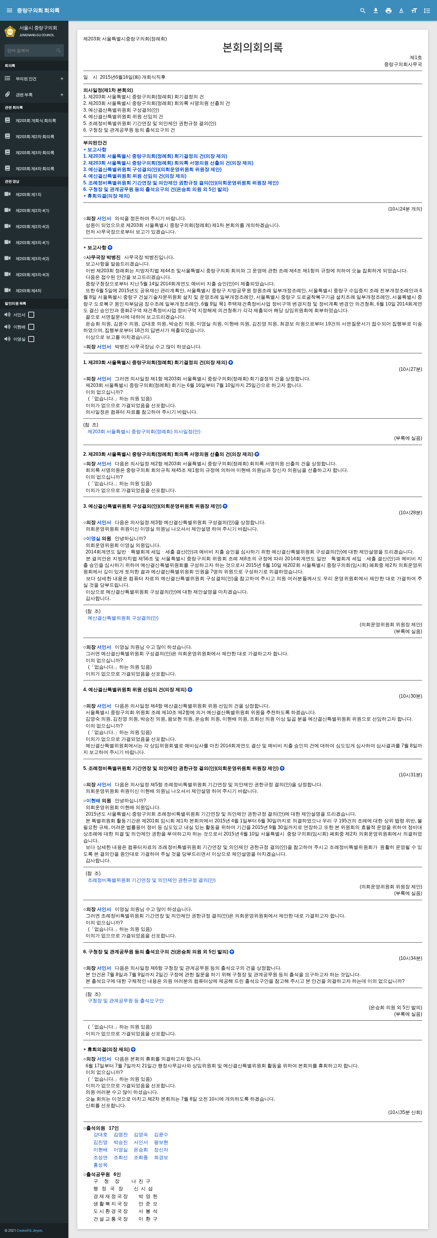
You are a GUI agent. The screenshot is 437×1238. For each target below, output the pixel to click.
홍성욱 (100, 1164)
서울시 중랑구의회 (38, 28)
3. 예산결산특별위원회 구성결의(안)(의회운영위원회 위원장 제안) (152, 169)
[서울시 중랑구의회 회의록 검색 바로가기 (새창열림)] (10, 31)
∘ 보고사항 (94, 149)
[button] (401, 10)
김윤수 (161, 1134)
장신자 (161, 1149)
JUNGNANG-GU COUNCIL (36, 35)
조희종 (141, 1157)
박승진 (121, 1142)
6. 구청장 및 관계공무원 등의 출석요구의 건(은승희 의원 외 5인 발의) (155, 189)
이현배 (93, 800)
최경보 (161, 1157)
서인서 (104, 218)
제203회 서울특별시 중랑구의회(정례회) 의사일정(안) (144, 431)
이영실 (93, 538)
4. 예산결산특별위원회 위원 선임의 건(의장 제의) (134, 175)
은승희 (141, 1149)
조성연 (100, 1157)
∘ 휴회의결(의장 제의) (106, 195)
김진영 (100, 1142)
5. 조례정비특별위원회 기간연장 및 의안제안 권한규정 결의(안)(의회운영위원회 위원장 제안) (181, 182)
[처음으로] (110, 247)
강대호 (100, 1134)
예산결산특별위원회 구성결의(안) (123, 617)
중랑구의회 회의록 (38, 10)
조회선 (121, 1157)
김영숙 (141, 1134)
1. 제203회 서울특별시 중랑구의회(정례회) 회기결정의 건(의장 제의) (155, 156)
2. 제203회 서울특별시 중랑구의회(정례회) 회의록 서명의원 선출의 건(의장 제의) (168, 162)
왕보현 (161, 1142)
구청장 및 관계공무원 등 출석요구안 (126, 1000)
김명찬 (121, 1134)
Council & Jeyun (29, 1230)
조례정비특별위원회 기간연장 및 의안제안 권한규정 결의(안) (152, 880)
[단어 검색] (58, 50)
